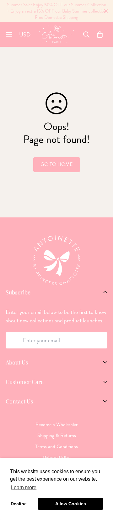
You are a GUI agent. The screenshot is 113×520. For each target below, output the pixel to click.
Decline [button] (19, 503)
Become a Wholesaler (56, 424)
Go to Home (56, 164)
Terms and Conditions (56, 446)
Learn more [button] (23, 487)
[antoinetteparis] (56, 34)
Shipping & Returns (56, 435)
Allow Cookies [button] (70, 503)
